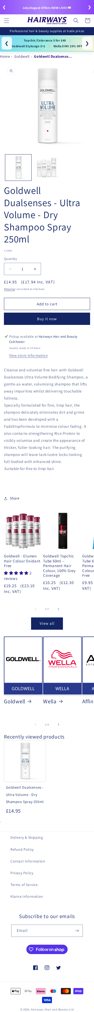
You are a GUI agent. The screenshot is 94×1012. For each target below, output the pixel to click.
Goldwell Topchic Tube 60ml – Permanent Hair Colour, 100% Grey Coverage (59, 566)
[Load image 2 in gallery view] (47, 167)
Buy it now (47, 318)
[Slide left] (35, 609)
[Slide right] (58, 609)
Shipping (9, 289)
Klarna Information (26, 896)
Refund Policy (22, 849)
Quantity (10, 259)
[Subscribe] (77, 931)
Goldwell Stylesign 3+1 (28, 46)
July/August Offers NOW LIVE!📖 (46, 8)
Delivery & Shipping (26, 837)
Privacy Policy (21, 873)
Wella (50, 701)
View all (47, 623)
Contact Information (27, 861)
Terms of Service (24, 884)
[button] (6, 20)
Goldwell (14, 701)
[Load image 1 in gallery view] (18, 167)
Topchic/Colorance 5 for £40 (45, 40)
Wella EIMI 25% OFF (68, 46)
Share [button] (15, 498)
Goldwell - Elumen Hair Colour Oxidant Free (22, 561)
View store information (28, 355)
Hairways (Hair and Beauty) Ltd (52, 1009)
